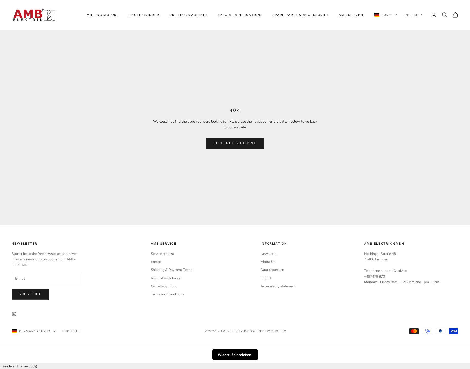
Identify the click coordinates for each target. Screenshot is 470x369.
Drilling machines (188, 15)
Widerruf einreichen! (235, 355)
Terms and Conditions (167, 294)
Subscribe (30, 294)
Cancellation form (164, 286)
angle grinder (144, 15)
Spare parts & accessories (300, 15)
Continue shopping (235, 143)
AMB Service (351, 15)
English (411, 15)
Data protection (272, 270)
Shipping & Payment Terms (171, 270)
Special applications (240, 15)
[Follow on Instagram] (14, 314)
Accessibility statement (278, 286)
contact (156, 261)
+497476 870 (374, 276)
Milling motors (103, 15)
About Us (268, 261)
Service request (162, 253)
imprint (266, 278)
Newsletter (269, 253)
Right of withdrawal (166, 278)
